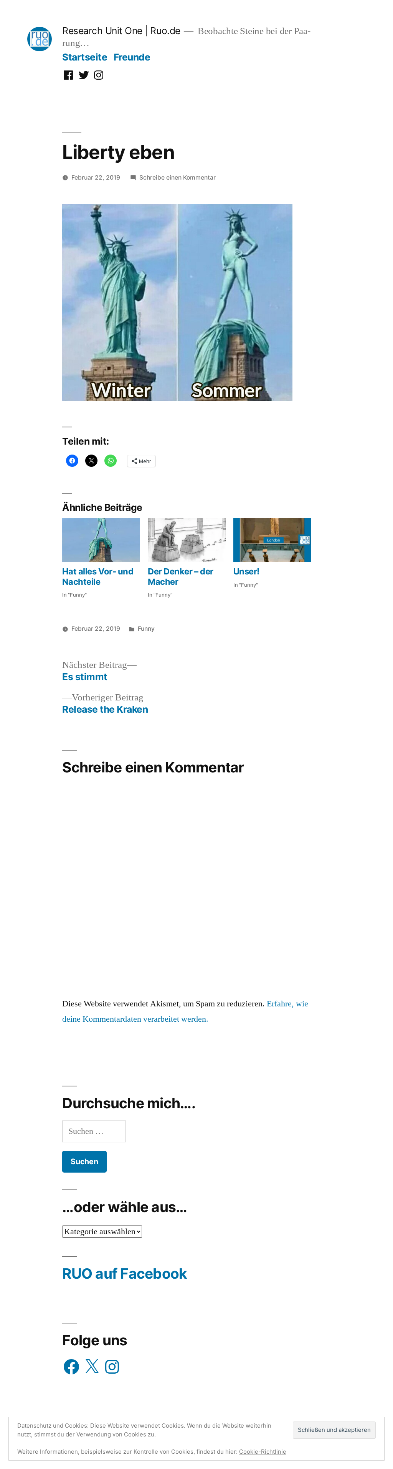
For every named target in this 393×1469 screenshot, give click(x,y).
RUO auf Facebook (124, 1273)
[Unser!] (272, 540)
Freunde (132, 57)
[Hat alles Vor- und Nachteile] (101, 540)
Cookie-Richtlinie (262, 1451)
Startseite (84, 57)
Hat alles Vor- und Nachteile (97, 576)
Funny (146, 628)
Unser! (246, 571)
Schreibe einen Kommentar (177, 177)
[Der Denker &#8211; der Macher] (187, 540)
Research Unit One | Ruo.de (121, 30)
